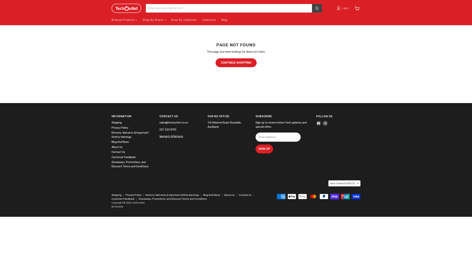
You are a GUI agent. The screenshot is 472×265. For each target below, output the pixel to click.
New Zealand (342, 183)
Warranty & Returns (171, 136)
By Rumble (117, 206)
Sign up (264, 149)
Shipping (117, 122)
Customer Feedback (124, 157)
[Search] (317, 8)
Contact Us (118, 152)
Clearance (209, 20)
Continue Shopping (236, 62)
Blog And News (120, 142)
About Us (117, 147)
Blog (224, 20)
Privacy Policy (120, 127)
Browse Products (124, 20)
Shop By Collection (184, 20)
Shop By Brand (153, 20)
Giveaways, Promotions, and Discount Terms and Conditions (173, 198)
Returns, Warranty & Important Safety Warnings (172, 195)
